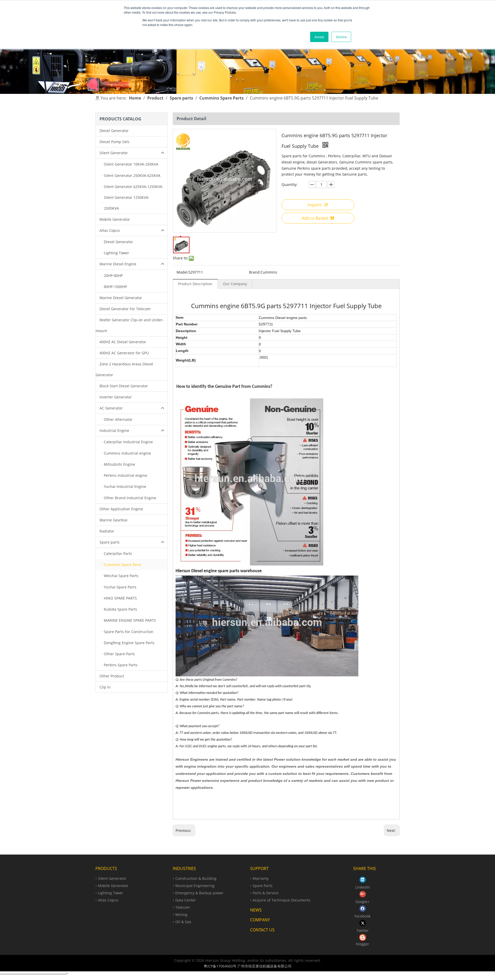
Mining (181, 914)
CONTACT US (262, 930)
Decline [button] (341, 37)
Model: (182, 272)
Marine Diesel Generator (121, 297)
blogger (362, 943)
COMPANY (260, 920)
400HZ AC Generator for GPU (124, 352)
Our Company (235, 283)
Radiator (107, 531)
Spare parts (110, 542)
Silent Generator (114, 152)
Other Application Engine (121, 508)
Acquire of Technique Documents (281, 900)
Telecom (182, 907)
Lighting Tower (110, 892)
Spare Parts (263, 885)
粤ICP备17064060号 (220, 966)
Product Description (195, 283)
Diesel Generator (114, 130)
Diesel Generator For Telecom (125, 308)
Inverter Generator (116, 397)
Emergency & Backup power (199, 892)
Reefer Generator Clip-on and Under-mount (130, 325)
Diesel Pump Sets (114, 141)
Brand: (255, 272)
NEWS (256, 910)
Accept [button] (319, 37)
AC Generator (111, 408)
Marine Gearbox (113, 520)
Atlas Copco (110, 230)
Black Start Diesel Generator (124, 385)
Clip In (105, 687)
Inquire (314, 205)
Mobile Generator (115, 219)
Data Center (185, 900)
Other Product (112, 676)
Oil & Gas (183, 921)
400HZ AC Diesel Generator (123, 341)
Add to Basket (315, 218)
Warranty (261, 878)
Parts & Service (265, 892)
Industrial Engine (114, 430)
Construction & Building (196, 878)
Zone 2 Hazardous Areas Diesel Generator (124, 369)
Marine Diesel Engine (118, 263)
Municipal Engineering (194, 885)
